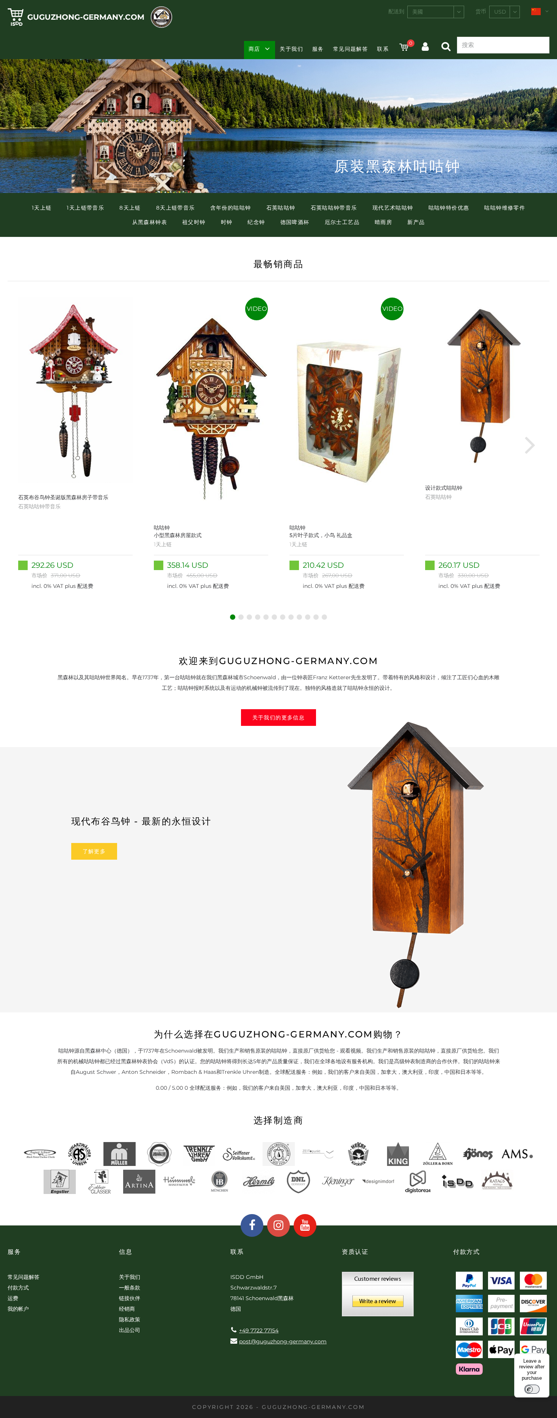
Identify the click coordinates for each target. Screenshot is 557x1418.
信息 (125, 1251)
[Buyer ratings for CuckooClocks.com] (378, 1297)
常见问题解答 (350, 48)
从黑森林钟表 (149, 222)
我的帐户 (18, 1308)
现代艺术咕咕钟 (392, 207)
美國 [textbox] (417, 11)
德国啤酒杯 (295, 222)
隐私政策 (129, 1319)
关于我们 (291, 48)
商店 (254, 48)
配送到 (396, 11)
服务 (318, 48)
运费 (13, 1298)
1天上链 (42, 207)
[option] (75, 444)
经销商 (127, 1308)
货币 (481, 11)
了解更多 (94, 851)
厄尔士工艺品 (342, 222)
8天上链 (130, 207)
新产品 (416, 222)
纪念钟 (256, 222)
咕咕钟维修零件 (504, 207)
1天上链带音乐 (85, 207)
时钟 (227, 222)
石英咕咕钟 (281, 207)
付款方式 (18, 1287)
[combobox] (435, 12)
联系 (383, 48)
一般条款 (129, 1287)
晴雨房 (383, 222)
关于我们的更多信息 (278, 717)
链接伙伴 (129, 1298)
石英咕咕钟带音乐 (334, 207)
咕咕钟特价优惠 (449, 207)
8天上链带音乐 (175, 207)
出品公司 (129, 1330)
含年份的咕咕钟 (230, 207)
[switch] (532, 1389)
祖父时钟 (194, 222)
